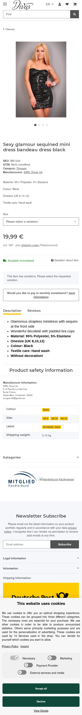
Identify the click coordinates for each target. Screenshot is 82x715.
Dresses (22, 168)
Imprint (24, 646)
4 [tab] (47, 125)
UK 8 (45, 418)
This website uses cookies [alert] (41, 603)
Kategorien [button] (12, 457)
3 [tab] (43, 125)
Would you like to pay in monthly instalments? (41, 295)
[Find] (74, 14)
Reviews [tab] (34, 311)
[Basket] (75, 4)
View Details (41, 711)
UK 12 (64, 418)
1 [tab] (35, 125)
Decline (41, 701)
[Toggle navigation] (5, 2)
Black (46, 409)
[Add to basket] (6, 39)
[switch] (14, 658)
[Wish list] (67, 4)
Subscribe (64, 544)
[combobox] (41, 221)
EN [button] (48, 4)
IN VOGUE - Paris (51, 427)
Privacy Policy (10, 646)
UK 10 (54, 418)
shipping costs (30, 245)
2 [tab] (39, 125)
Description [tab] (12, 311)
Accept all (41, 688)
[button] (59, 4)
